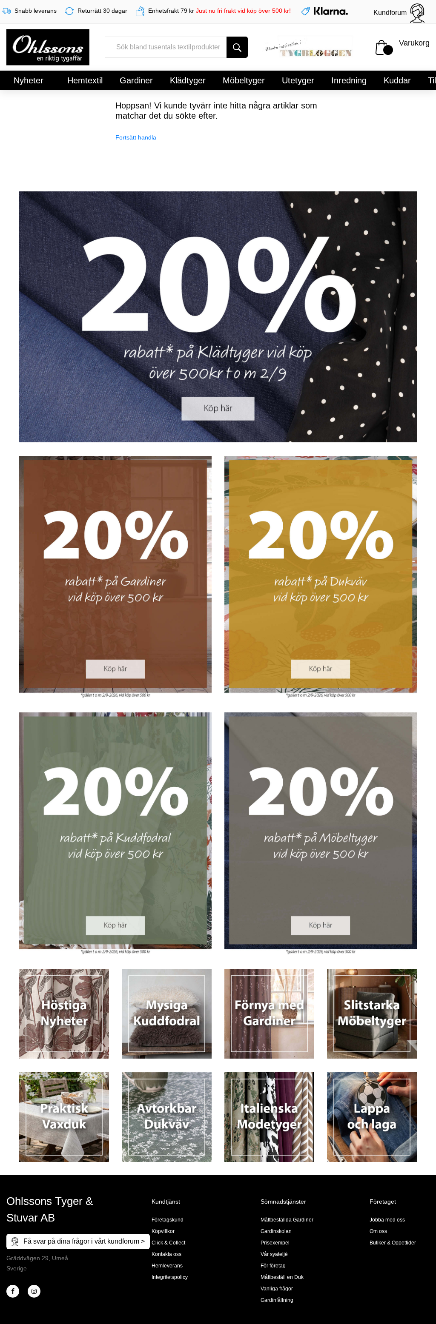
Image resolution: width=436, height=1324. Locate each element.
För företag (273, 1266)
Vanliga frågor (277, 1289)
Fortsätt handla (135, 137)
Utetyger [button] (298, 80)
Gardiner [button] (136, 80)
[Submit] (237, 47)
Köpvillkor (163, 1231)
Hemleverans (167, 1266)
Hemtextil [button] (85, 80)
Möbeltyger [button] (244, 80)
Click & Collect (168, 1243)
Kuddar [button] (397, 80)
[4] (34, 1291)
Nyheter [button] (28, 80)
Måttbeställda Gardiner (287, 1220)
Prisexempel (275, 1243)
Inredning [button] (349, 80)
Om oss (378, 1231)
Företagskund (168, 1220)
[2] (12, 1291)
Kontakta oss (166, 1254)
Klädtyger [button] (188, 80)
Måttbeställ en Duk (282, 1277)
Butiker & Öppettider (393, 1243)
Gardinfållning (277, 1300)
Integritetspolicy (170, 1277)
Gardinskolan (276, 1231)
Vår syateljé (274, 1254)
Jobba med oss (387, 1220)
